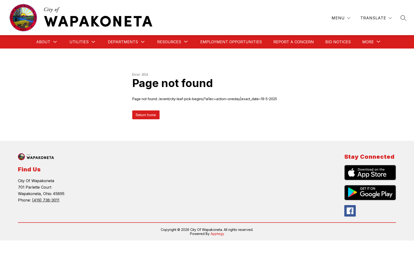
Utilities (79, 41)
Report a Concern (293, 41)
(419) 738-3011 (45, 200)
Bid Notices (338, 41)
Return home (146, 115)
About (43, 41)
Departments (123, 41)
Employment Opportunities (231, 41)
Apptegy (217, 234)
